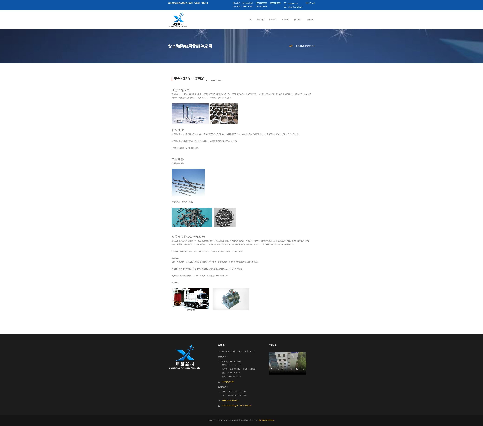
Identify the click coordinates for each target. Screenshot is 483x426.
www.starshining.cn (230, 406)
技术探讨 (298, 20)
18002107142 (261, 6)
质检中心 (285, 20)
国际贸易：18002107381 (243, 6)
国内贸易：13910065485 (243, 3)
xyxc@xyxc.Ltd (228, 382)
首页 (249, 20)
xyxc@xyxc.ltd (292, 3)
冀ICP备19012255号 (267, 420)
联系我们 (310, 20)
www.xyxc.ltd (245, 406)
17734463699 (261, 3)
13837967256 (275, 3)
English (312, 3)
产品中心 (273, 20)
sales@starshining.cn (294, 7)
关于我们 (260, 20)
